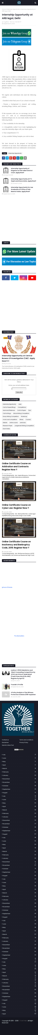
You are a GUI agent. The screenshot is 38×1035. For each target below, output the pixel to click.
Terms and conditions (26, 740)
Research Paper (7, 425)
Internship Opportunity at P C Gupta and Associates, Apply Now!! (23, 180)
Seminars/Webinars (9, 410)
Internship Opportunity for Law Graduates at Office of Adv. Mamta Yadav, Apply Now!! (22, 189)
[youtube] (32, 277)
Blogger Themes (19, 1032)
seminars (23, 422)
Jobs (19, 404)
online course (14, 422)
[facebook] (6, 277)
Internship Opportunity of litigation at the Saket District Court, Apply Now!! (22, 170)
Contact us (5, 740)
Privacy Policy (23, 742)
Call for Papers (21, 410)
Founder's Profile (17, 685)
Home (3, 9)
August (19, 793)
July (19, 755)
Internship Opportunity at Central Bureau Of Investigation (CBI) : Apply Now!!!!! (18, 358)
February (19, 772)
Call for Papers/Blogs (9, 407)
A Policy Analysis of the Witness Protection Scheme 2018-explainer (23, 693)
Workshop (24, 416)
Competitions (22, 407)
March (19, 768)
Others (21, 419)
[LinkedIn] (6, 283)
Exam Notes (6, 429)
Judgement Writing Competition (24, 425)
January (19, 775)
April (19, 765)
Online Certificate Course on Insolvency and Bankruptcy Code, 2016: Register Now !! (16, 544)
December (19, 779)
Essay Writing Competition (11, 416)
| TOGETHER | (22, 1021)
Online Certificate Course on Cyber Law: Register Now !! (16, 506)
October (19, 786)
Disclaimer (5, 742)
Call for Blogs (7, 413)
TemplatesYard (20, 1030)
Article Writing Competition (21, 413)
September (19, 789)
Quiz (29, 410)
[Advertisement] (19, 219)
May (19, 761)
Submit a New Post (8, 745)
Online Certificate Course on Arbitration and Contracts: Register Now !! (16, 466)
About (18, 1027)
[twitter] (15, 277)
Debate (5, 422)
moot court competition (10, 419)
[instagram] (23, 277)
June (19, 758)
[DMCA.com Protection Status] (19, 750)
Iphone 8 (5, 587)
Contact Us (25, 1027)
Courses (28, 419)
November (19, 782)
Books (10, 587)
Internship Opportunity (13, 9)
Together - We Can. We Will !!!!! (12, 22)
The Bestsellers (19, 636)
